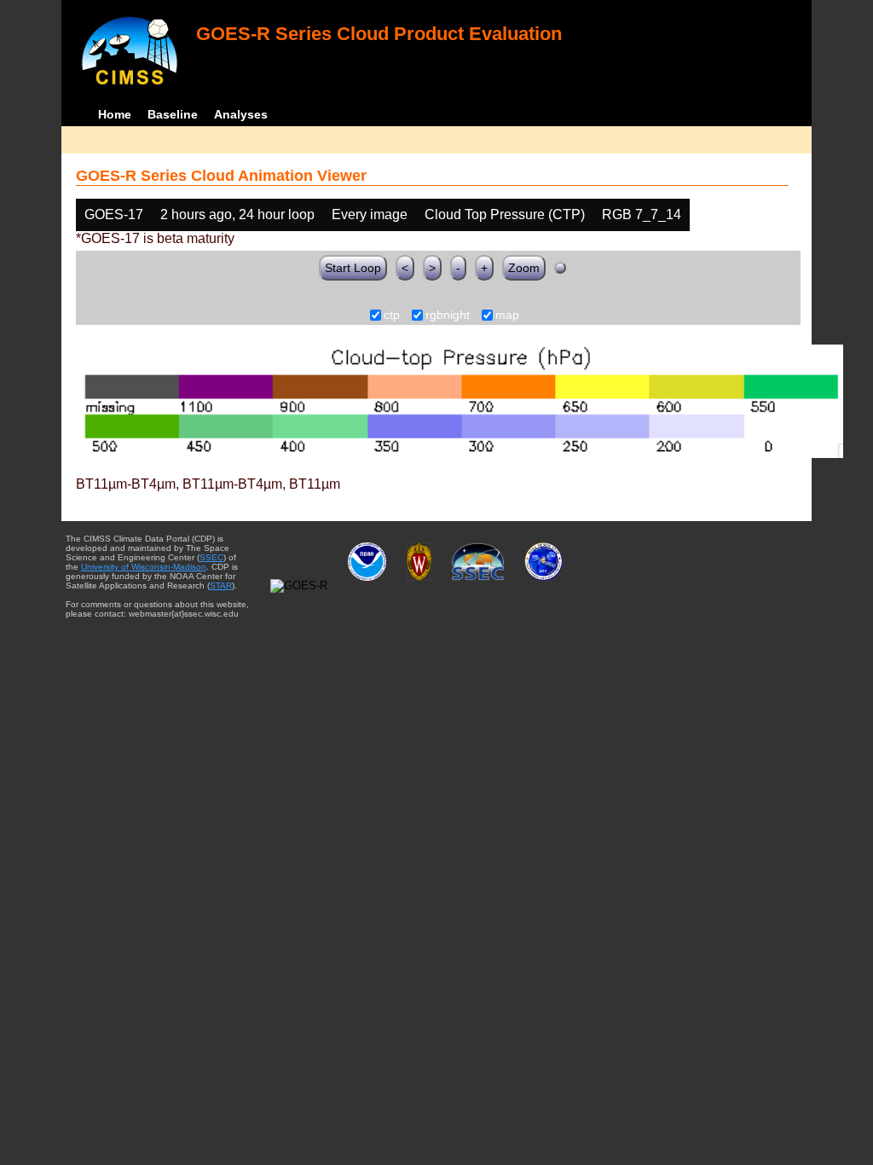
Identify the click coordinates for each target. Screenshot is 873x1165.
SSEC (211, 557)
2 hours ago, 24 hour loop (237, 214)
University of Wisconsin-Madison (143, 566)
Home (114, 114)
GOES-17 (113, 214)
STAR (221, 585)
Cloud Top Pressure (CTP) (505, 214)
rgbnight (447, 315)
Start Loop (353, 268)
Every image (370, 214)
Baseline (172, 114)
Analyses (241, 114)
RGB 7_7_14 (641, 214)
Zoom (524, 268)
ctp (392, 315)
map (507, 315)
